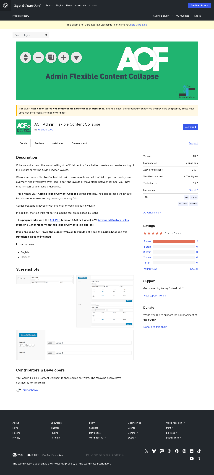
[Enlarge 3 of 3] (130, 334)
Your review (150, 268)
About (16, 422)
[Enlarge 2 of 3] (130, 279)
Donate (133, 432)
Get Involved (134, 422)
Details (23, 143)
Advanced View (152, 212)
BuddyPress (173, 437)
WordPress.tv (97, 437)
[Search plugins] (46, 35)
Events (131, 427)
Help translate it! (138, 24)
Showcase (56, 422)
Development (79, 143)
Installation (58, 143)
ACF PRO (55, 220)
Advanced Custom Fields (113, 220)
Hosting (17, 432)
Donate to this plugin (155, 326)
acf (186, 197)
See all (194, 268)
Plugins (54, 432)
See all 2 (193, 190)
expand (193, 203)
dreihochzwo (45, 129)
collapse (183, 203)
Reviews (39, 143)
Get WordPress (199, 5)
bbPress (171, 432)
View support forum (154, 295)
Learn (92, 422)
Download (190, 127)
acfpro (194, 197)
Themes (55, 427)
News (15, 427)
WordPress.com (175, 422)
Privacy (16, 437)
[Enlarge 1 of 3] (69, 279)
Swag (132, 437)
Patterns (55, 437)
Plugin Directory (21, 15)
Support (193, 143)
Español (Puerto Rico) (52, 455)
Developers (95, 432)
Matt (170, 427)
